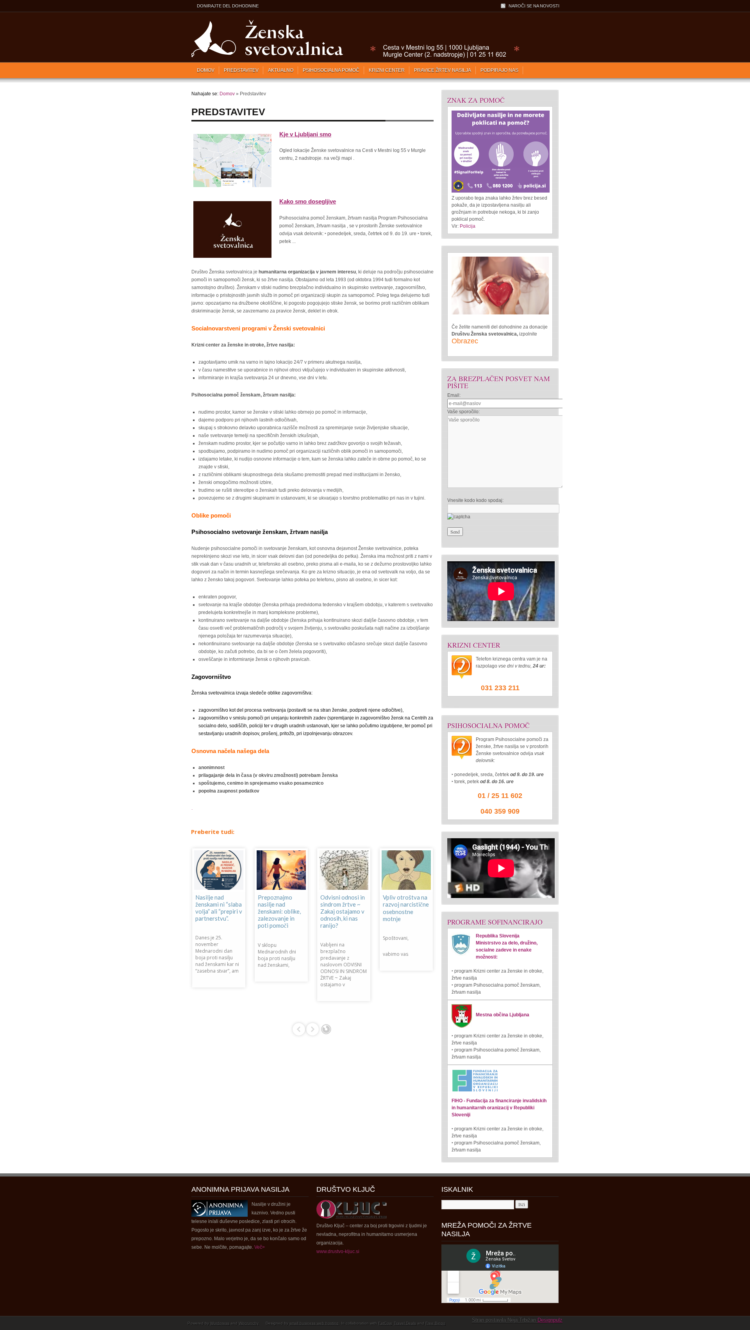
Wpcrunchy (249, 1323)
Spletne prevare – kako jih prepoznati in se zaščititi (280, 908)
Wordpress (219, 1323)
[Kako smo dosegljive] (232, 258)
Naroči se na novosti (534, 6)
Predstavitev (241, 70)
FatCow (384, 1323)
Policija (467, 226)
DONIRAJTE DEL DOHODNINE (228, 6)
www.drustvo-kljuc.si (337, 1251)
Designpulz (550, 1320)
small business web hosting (314, 1323)
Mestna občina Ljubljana (502, 1015)
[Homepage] (354, 56)
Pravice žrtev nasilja (442, 70)
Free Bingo (435, 1323)
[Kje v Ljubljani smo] (232, 187)
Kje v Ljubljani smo (305, 134)
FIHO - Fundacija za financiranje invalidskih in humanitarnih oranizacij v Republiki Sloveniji (499, 1108)
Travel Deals (405, 1323)
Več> (259, 1247)
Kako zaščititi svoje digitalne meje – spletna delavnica (214, 908)
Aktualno (280, 70)
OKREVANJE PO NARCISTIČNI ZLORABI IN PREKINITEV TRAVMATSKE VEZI (342, 915)
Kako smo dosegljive (307, 201)
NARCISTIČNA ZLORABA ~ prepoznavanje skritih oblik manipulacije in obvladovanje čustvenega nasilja (402, 922)
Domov (205, 70)
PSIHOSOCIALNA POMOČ (331, 70)
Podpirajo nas (499, 70)
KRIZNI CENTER (387, 70)
